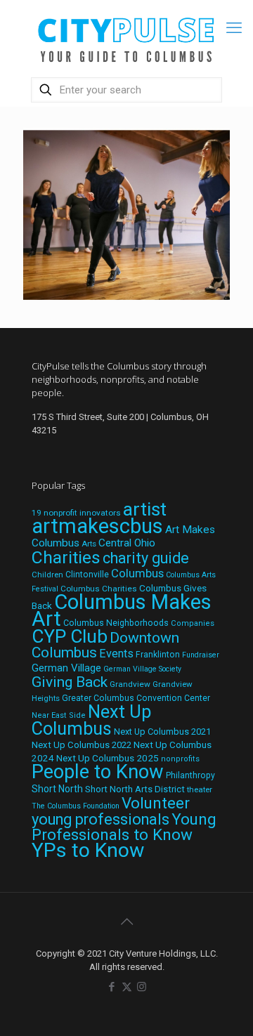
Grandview (130, 684)
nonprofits (180, 758)
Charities (66, 557)
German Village (66, 668)
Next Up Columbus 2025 (107, 757)
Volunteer (156, 803)
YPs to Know (88, 850)
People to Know (98, 772)
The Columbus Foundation (75, 806)
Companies (192, 623)
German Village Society (142, 669)
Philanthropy (190, 775)
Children (47, 574)
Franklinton (158, 655)
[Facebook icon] (112, 987)
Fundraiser (200, 655)
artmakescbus (97, 526)
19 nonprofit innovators (76, 513)
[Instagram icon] (141, 987)
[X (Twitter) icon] (127, 987)
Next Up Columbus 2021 (162, 731)
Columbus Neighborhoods (116, 622)
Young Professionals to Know (124, 827)
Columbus (137, 573)
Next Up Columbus (91, 720)
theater (199, 789)
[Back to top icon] (126, 921)
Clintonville (87, 574)
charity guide (146, 558)
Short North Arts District (135, 789)
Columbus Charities (98, 589)
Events (116, 653)
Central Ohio (126, 543)
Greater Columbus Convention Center (136, 698)
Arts (89, 544)
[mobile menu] (234, 28)
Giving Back (70, 682)
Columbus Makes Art (122, 610)
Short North (57, 788)
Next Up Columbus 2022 (81, 745)
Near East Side (59, 715)
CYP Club (70, 636)
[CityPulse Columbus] (126, 37)
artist (145, 509)
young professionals (100, 819)
